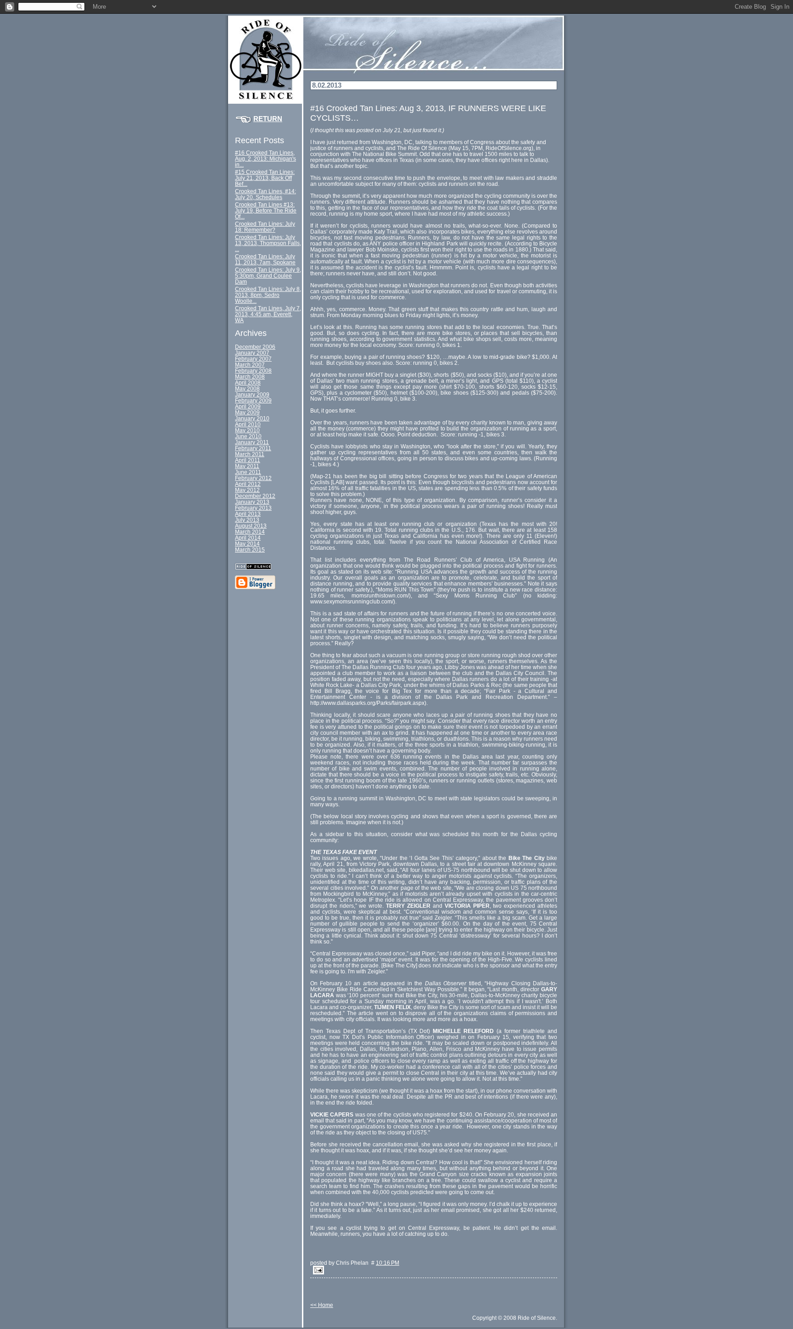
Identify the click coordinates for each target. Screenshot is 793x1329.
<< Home (321, 1305)
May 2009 (247, 412)
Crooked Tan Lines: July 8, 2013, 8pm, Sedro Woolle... (268, 295)
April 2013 (248, 514)
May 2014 (247, 544)
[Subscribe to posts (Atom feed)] (268, 566)
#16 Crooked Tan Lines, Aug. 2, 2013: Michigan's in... (265, 159)
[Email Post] (433, 1270)
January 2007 (252, 353)
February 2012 (253, 478)
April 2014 (248, 538)
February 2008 (253, 371)
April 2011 (247, 460)
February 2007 (253, 359)
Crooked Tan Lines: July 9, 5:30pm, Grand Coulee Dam (268, 276)
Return (267, 119)
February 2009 (253, 400)
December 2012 (255, 496)
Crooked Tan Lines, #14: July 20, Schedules (265, 194)
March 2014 (250, 532)
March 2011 (249, 454)
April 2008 (248, 382)
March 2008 (250, 377)
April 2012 (248, 484)
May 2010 (247, 430)
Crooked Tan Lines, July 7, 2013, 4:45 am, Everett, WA (268, 314)
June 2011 (248, 472)
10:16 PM (387, 1263)
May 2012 (247, 490)
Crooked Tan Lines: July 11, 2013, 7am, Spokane (265, 259)
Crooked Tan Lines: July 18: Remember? (265, 227)
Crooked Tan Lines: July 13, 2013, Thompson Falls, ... (268, 243)
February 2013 (253, 508)
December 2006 (255, 347)
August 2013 (251, 526)
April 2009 (248, 406)
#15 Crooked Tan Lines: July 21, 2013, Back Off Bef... (265, 178)
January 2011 (252, 442)
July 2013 (247, 520)
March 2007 (250, 365)
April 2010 (248, 424)
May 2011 (247, 466)
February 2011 (253, 448)
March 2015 (250, 550)
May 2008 (247, 388)
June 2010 (248, 436)
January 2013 (252, 502)
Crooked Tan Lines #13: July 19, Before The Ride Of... (265, 210)
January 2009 (252, 394)
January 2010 (252, 418)
